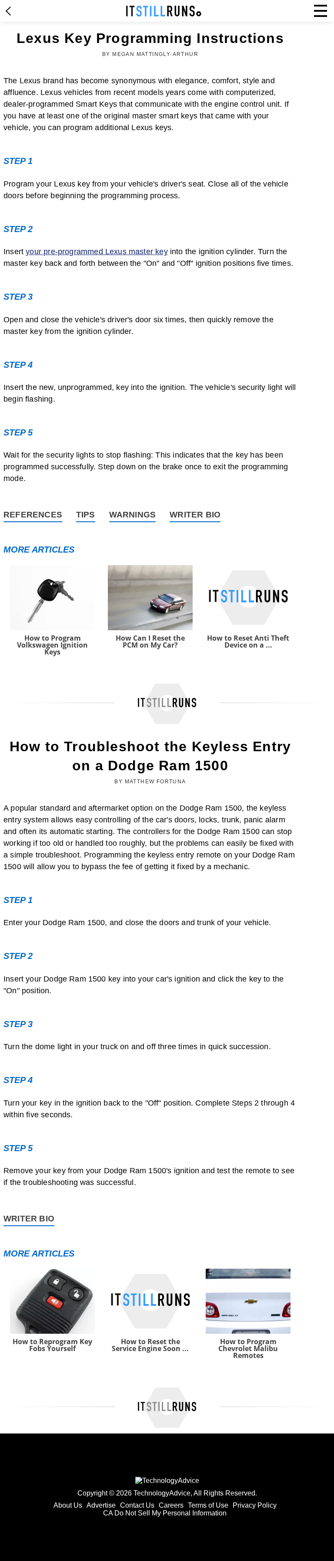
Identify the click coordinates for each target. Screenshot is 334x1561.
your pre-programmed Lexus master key (96, 251)
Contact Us (137, 1505)
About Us (67, 1505)
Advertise (101, 1505)
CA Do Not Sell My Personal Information (165, 1513)
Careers (171, 1505)
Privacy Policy (255, 1505)
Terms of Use (208, 1505)
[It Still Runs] (163, 11)
